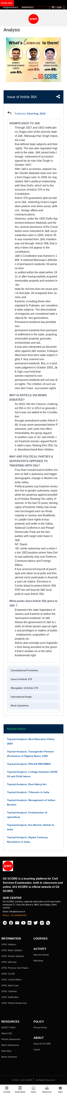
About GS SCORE (42, 1044)
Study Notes (20, 1092)
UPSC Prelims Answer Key (14, 1003)
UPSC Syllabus (8, 944)
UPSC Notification (10, 997)
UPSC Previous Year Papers (15, 968)
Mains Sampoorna (10, 1045)
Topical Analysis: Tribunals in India (28, 792)
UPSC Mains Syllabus (12, 950)
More (60, 1092)
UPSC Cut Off (7, 974)
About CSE (6, 1033)
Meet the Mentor (41, 955)
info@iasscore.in (10, 7)
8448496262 (28, 7)
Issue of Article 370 (21, 679)
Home (33, 1092)
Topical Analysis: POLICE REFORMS (29, 764)
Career (37, 1049)
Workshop (38, 961)
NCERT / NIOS (8, 1027)
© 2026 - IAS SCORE (22, 1080)
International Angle (21, 696)
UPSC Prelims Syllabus (12, 956)
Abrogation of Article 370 (24, 688)
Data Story (6, 1051)
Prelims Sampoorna (10, 1039)
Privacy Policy (40, 1027)
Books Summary (9, 1057)
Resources (47, 1092)
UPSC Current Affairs (11, 979)
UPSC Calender (9, 991)
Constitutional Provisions (24, 670)
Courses (6, 1092)
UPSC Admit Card (9, 985)
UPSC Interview (8, 962)
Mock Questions (20, 705)
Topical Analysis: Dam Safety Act (27, 784)
